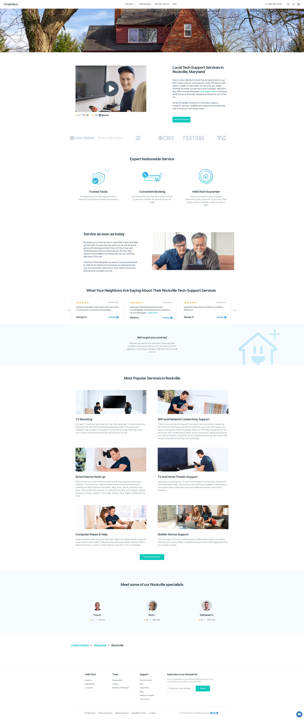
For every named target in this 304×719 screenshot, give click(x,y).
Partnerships (117, 680)
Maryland (100, 645)
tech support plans (208, 91)
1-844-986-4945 (274, 4)
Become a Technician (120, 688)
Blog (141, 692)
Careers (115, 684)
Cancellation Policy (139, 713)
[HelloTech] (11, 4)
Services (88, 680)
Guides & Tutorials (147, 695)
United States (80, 645)
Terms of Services (105, 713)
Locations (89, 688)
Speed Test (144, 688)
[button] (299, 714)
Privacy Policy (90, 713)
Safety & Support (122, 713)
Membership (90, 684)
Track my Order (146, 680)
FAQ (141, 684)
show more (152, 313)
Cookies (152, 713)
